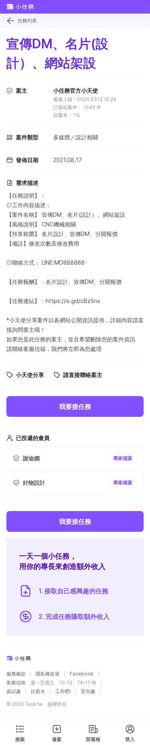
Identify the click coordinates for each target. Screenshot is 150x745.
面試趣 (13, 691)
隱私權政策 (48, 674)
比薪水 (38, 691)
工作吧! (63, 691)
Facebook (82, 674)
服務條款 (16, 674)
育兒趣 (88, 691)
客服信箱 (16, 683)
